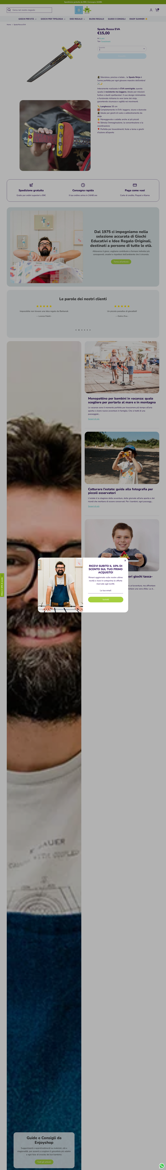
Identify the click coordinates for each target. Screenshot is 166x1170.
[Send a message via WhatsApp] (162, 1166)
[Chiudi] (125, 560)
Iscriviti (106, 599)
